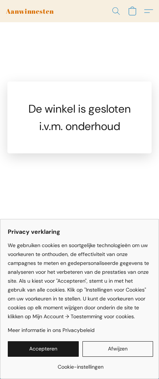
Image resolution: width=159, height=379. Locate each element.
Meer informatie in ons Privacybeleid (51, 330)
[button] (30, 11)
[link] (80, 364)
